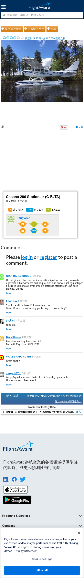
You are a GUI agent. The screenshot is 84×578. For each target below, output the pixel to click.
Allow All (42, 570)
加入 (78, 411)
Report (9, 293)
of (35, 209)
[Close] (79, 533)
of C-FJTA (16, 209)
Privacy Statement (25, 550)
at (53, 209)
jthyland (10, 320)
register (48, 257)
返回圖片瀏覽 (13, 28)
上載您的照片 (36, 28)
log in (27, 257)
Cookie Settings (42, 559)
